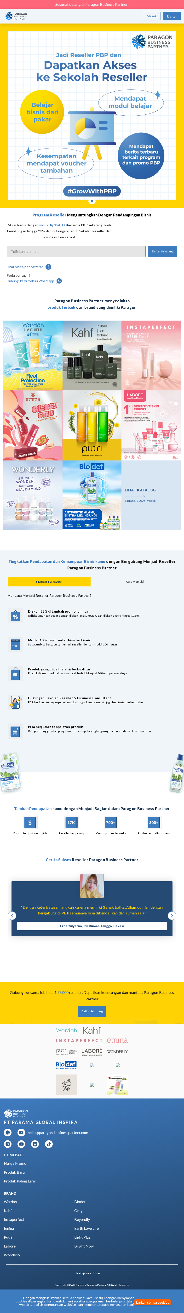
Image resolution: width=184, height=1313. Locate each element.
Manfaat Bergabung (49, 581)
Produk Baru (14, 1172)
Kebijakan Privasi (88, 1273)
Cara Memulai (135, 581)
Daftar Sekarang (162, 251)
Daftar (172, 16)
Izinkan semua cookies (152, 1302)
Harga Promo (15, 1163)
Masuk (152, 16)
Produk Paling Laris (20, 1181)
